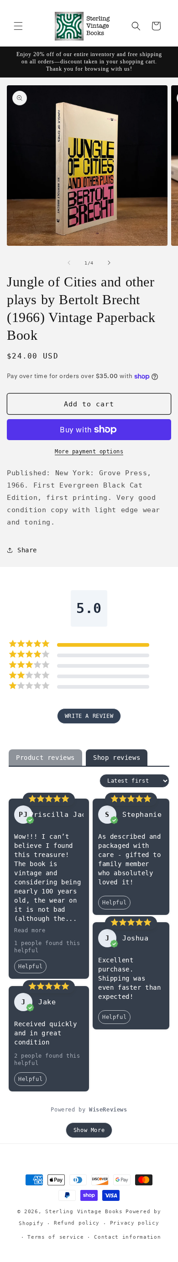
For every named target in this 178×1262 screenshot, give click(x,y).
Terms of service (55, 1237)
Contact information (127, 1237)
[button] (18, 26)
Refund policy (76, 1223)
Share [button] (27, 550)
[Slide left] (69, 263)
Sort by (84, 781)
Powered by (89, 1109)
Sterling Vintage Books (83, 1212)
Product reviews (45, 757)
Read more (29, 930)
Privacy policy (134, 1223)
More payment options (89, 451)
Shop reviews (116, 757)
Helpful (30, 966)
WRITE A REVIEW (89, 716)
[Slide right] (109, 263)
